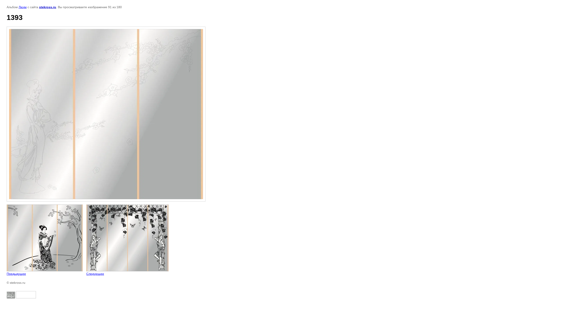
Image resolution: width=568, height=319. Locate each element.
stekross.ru (47, 7)
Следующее (95, 274)
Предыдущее (16, 274)
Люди (23, 7)
